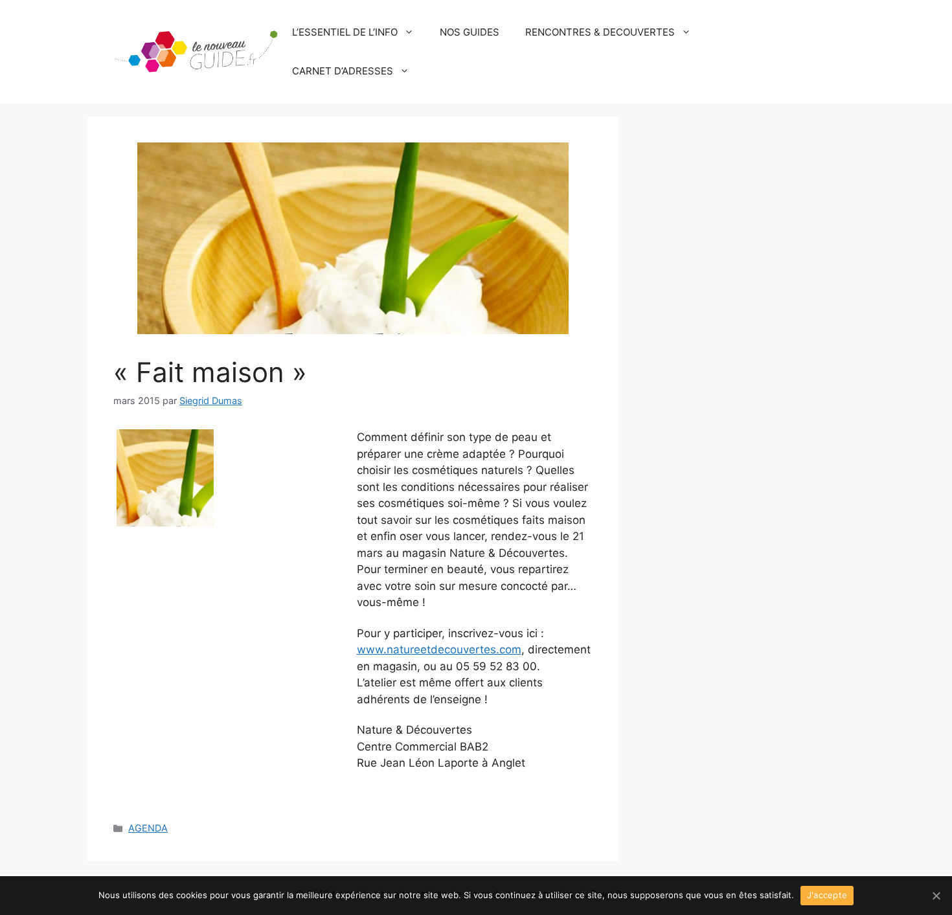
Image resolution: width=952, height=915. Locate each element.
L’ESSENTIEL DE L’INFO (345, 32)
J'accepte (827, 895)
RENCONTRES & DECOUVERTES (600, 32)
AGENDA (148, 827)
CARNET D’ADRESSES (342, 71)
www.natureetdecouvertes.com (439, 649)
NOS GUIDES (469, 32)
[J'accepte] (935, 895)
